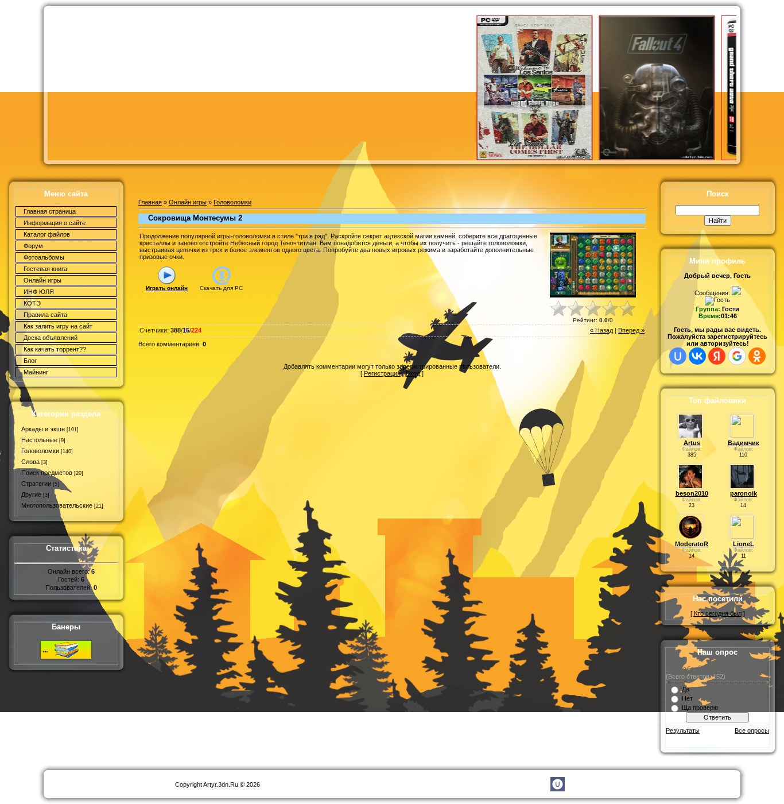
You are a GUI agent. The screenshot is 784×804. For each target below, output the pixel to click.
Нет (687, 698)
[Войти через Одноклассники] (757, 356)
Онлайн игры (188, 202)
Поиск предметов (46, 472)
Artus (692, 442)
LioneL (743, 543)
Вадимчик (743, 442)
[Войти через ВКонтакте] (697, 356)
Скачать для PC (221, 288)
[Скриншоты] (593, 265)
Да (685, 689)
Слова (30, 461)
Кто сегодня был (718, 613)
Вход (413, 373)
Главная (150, 202)
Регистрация (382, 373)
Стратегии (36, 483)
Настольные (39, 439)
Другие (31, 494)
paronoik (743, 493)
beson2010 (692, 493)
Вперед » (631, 330)
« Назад (601, 330)
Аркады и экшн (43, 429)
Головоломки (40, 450)
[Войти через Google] (737, 356)
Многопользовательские (56, 505)
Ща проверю (700, 707)
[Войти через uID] (677, 356)
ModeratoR (691, 543)
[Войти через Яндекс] (716, 356)
